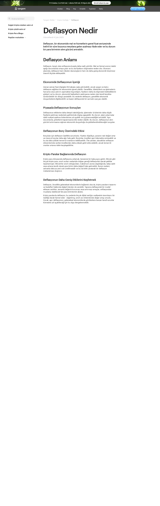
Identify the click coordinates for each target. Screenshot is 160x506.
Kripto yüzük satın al (16, 29)
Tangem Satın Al (138, 9)
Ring (68, 9)
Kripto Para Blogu (15, 33)
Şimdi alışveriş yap (101, 3)
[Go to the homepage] (20, 9)
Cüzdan (60, 9)
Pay (74, 9)
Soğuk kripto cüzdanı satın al (20, 25)
